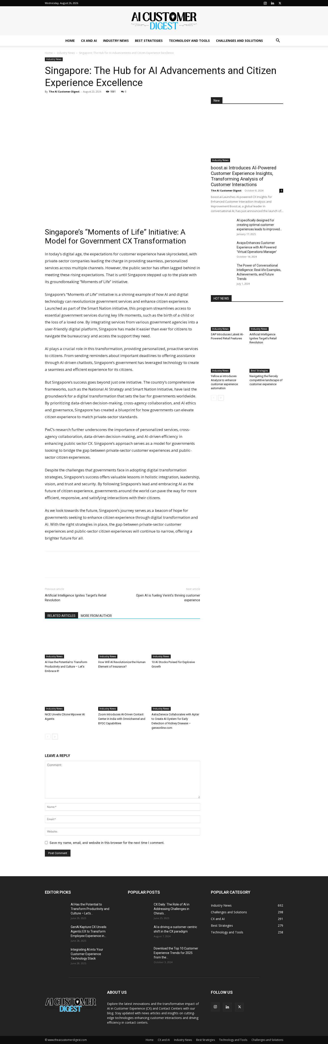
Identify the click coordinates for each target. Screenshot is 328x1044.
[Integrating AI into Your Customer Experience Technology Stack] (56, 955)
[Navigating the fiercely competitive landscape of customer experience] (266, 361)
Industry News (116, 40)
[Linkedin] (272, 3)
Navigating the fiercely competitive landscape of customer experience (265, 380)
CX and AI (89, 40)
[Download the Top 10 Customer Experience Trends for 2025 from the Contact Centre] (139, 954)
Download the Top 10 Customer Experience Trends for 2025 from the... (176, 953)
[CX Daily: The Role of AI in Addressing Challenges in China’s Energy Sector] (139, 910)
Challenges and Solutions (239, 40)
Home (70, 40)
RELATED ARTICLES (61, 616)
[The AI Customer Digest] (164, 21)
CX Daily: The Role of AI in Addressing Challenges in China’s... (171, 909)
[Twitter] (279, 3)
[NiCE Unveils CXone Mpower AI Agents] (69, 694)
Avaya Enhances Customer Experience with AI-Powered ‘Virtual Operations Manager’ (257, 247)
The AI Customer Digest (64, 91)
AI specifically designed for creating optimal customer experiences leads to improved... (259, 224)
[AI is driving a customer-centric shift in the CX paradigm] (139, 932)
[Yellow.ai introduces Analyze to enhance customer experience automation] (228, 361)
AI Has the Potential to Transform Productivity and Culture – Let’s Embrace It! (66, 666)
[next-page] (55, 736)
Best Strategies (149, 40)
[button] (277, 41)
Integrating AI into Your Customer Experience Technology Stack (87, 954)
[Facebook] (59, 101)
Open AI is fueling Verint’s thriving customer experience (168, 597)
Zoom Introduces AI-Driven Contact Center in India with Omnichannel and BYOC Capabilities (121, 719)
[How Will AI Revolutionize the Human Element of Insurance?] (122, 641)
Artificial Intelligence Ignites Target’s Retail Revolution (75, 597)
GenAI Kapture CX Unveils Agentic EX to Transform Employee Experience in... (88, 931)
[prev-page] (47, 736)
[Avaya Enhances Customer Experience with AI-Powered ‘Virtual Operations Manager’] (222, 248)
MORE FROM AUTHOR (96, 616)
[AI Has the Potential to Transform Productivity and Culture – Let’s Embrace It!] (69, 641)
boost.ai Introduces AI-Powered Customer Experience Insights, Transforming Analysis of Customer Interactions (243, 176)
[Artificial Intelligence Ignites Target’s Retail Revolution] (266, 319)
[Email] (80, 101)
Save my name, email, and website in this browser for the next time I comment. (107, 842)
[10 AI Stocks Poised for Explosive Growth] (176, 641)
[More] (90, 101)
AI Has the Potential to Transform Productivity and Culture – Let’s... (90, 909)
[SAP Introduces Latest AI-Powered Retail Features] (228, 319)
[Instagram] (265, 3)
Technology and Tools (189, 40)
